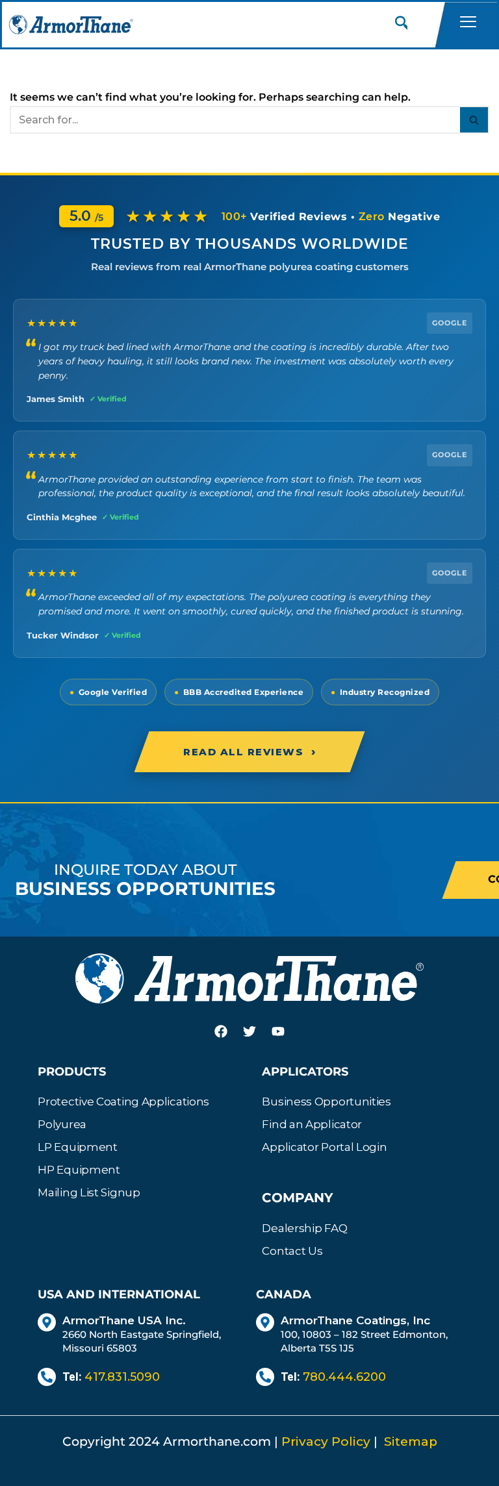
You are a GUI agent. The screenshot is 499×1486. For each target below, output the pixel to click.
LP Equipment (77, 1146)
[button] (402, 25)
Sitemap (410, 1441)
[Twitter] (249, 1031)
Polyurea (62, 1124)
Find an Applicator (312, 1124)
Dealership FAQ (304, 1228)
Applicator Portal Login (324, 1146)
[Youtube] (278, 1031)
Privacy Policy (325, 1441)
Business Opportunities (326, 1101)
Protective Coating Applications (123, 1101)
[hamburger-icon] (468, 24)
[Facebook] (221, 1031)
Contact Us (292, 1250)
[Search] (474, 120)
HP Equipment (79, 1169)
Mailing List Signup (89, 1192)
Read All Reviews (249, 751)
